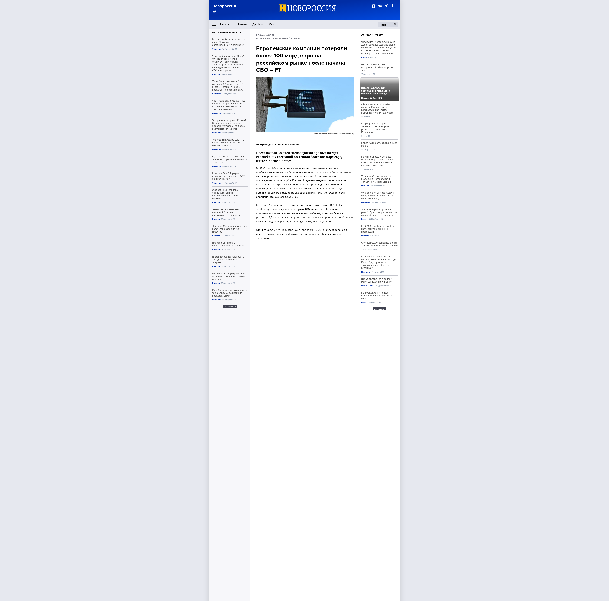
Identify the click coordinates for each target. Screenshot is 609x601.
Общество (216, 49)
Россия (242, 24)
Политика (216, 94)
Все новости (230, 306)
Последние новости (226, 32)
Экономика (281, 38)
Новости (216, 74)
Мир (271, 24)
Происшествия (368, 286)
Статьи (364, 57)
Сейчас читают (372, 35)
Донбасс (257, 24)
